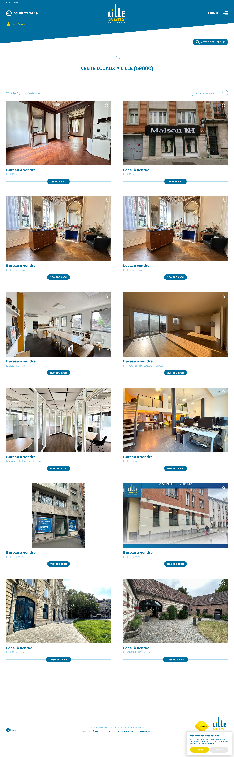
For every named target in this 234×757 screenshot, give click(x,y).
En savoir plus (208, 743)
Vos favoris (17, 24)
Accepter (199, 749)
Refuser (219, 749)
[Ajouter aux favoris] (106, 105)
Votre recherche (213, 42)
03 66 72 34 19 (26, 13)
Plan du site (146, 731)
